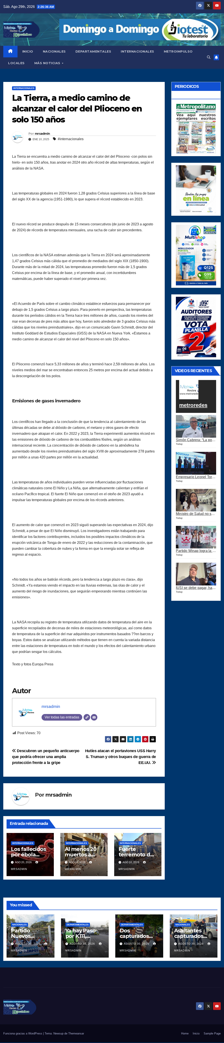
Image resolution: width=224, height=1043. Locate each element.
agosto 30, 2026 (28, 943)
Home (185, 1033)
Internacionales (23, 88)
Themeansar (76, 1033)
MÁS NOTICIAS (47, 63)
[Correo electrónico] (94, 717)
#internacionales (71, 139)
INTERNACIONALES (137, 51)
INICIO (27, 51)
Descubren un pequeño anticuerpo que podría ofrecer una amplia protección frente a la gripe (45, 756)
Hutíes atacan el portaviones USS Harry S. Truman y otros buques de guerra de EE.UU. (120, 756)
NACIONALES (54, 51)
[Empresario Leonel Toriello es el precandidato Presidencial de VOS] (196, 463)
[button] (208, 57)
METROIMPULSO (178, 51)
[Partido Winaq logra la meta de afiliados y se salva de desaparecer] (196, 537)
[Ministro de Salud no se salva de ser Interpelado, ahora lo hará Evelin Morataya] (196, 500)
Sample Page (212, 1033)
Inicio (196, 1033)
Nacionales (19, 924)
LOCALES (16, 63)
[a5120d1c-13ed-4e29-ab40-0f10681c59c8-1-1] (196, 189)
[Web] (87, 717)
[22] (196, 255)
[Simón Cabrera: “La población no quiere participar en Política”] (196, 426)
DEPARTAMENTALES (93, 51)
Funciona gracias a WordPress (23, 1033)
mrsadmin (42, 134)
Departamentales (78, 924)
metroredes (193, 405)
